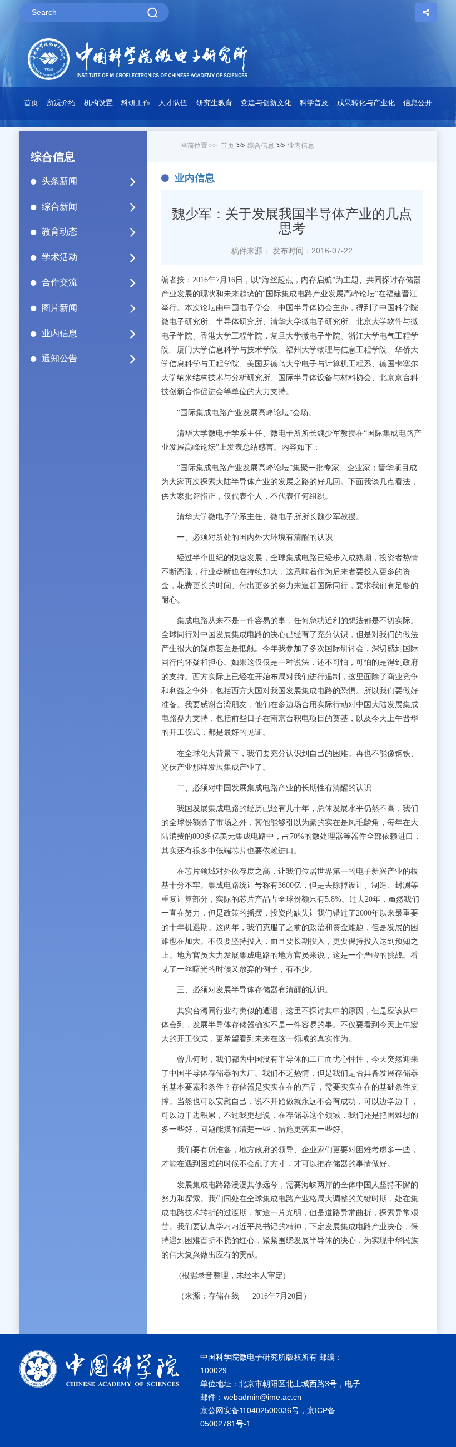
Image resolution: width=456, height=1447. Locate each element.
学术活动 (59, 257)
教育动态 (59, 231)
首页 (31, 102)
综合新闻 (59, 206)
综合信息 (260, 146)
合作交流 (59, 282)
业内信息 (59, 333)
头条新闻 (59, 181)
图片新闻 (59, 307)
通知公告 (59, 358)
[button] (98, 106)
